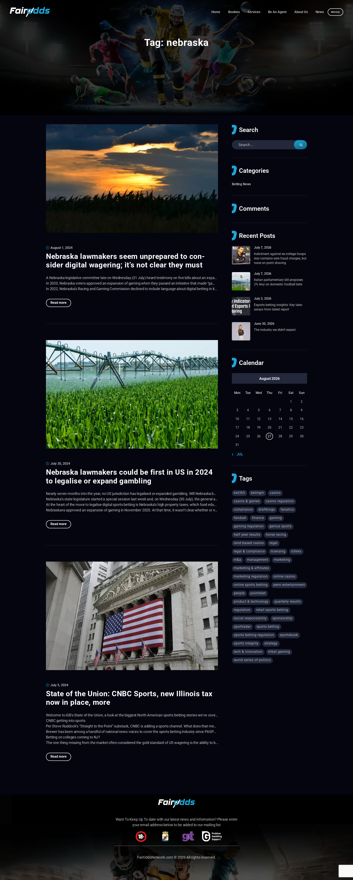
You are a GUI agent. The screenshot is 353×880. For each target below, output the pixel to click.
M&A (237, 560)
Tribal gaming (279, 652)
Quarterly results (287, 601)
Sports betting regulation (254, 635)
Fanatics (287, 509)
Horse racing (276, 534)
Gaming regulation (249, 526)
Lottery (296, 551)
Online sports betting (251, 585)
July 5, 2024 (59, 685)
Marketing (282, 560)
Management (257, 560)
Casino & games (247, 501)
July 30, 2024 (60, 463)
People (239, 593)
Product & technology (251, 601)
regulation (242, 610)
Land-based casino (249, 543)
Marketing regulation (251, 576)
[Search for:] (269, 145)
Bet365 (239, 493)
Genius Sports (280, 526)
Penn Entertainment (289, 585)
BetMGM (257, 493)
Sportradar (242, 626)
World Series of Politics (252, 660)
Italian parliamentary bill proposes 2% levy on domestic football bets (278, 282)
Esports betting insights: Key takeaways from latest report (278, 307)
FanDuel (240, 518)
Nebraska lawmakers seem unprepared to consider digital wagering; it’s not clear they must (125, 260)
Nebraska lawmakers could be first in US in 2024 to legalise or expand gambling (129, 476)
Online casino (284, 576)
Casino (275, 493)
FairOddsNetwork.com (155, 857)
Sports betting (268, 626)
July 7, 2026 (262, 247)
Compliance (243, 509)
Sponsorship (283, 618)
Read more (58, 303)
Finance (258, 518)
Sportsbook (289, 635)
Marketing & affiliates (251, 568)
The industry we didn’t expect (275, 330)
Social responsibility (250, 618)
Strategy (271, 643)
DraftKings (266, 509)
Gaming (276, 518)
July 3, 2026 (262, 298)
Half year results (247, 534)
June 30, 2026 (264, 324)
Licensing (278, 551)
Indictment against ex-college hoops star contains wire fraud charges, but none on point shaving (280, 258)
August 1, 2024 (61, 248)
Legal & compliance (249, 551)
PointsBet (258, 593)
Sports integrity (246, 643)
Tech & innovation (248, 652)
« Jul (238, 454)
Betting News (241, 184)
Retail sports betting (272, 610)
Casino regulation (280, 501)
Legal (274, 543)
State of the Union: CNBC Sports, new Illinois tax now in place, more (129, 698)
